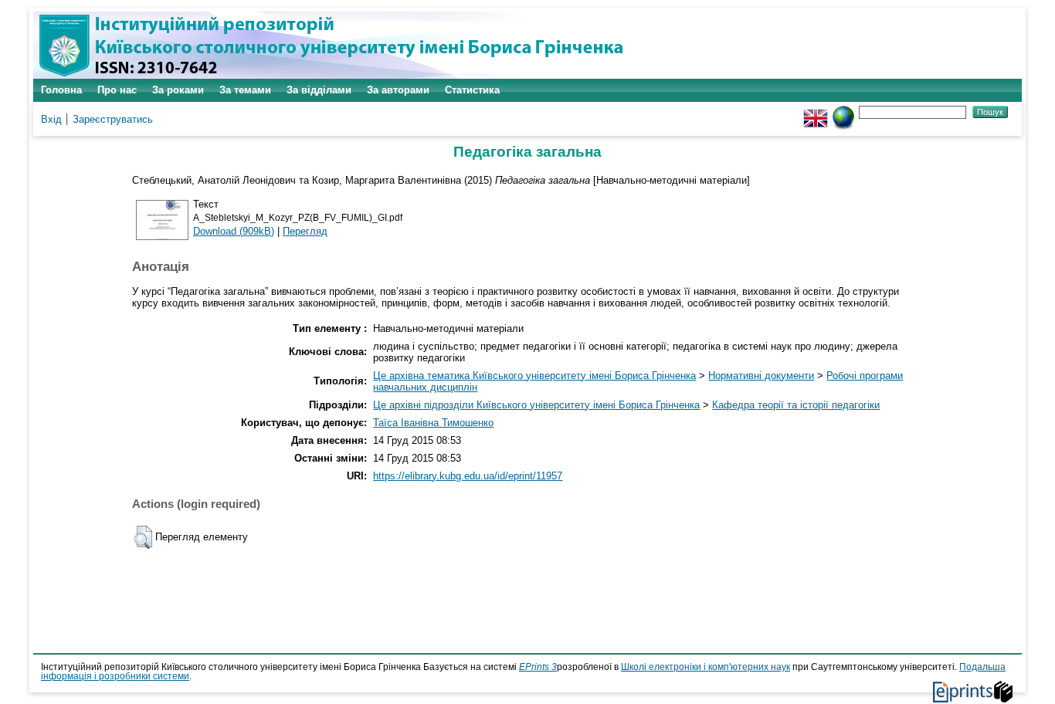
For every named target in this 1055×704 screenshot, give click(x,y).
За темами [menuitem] (245, 90)
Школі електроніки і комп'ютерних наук (705, 667)
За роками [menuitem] (178, 90)
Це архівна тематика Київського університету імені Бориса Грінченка (534, 375)
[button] (143, 537)
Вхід (51, 119)
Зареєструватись (113, 119)
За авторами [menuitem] (398, 90)
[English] (815, 111)
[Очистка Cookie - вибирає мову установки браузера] (843, 111)
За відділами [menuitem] (319, 90)
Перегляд (305, 231)
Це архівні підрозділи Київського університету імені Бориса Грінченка (536, 405)
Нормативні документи (761, 375)
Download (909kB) (233, 231)
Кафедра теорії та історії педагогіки (796, 405)
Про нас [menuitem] (117, 90)
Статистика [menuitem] (472, 90)
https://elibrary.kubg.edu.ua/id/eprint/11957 (467, 476)
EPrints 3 (538, 667)
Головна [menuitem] (61, 90)
